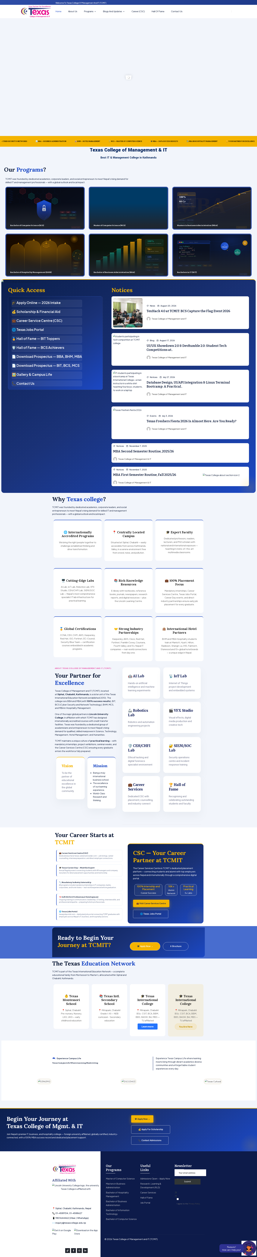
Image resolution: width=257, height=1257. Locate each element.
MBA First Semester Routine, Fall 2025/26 (144, 475)
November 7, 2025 (138, 446)
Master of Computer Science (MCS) (109, 225)
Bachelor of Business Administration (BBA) (114, 272)
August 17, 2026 (167, 340)
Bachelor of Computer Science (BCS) (27, 225)
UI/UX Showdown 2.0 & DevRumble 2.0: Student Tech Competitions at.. (187, 348)
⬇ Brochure (175, 946)
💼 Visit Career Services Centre (151, 903)
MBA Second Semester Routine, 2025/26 (143, 451)
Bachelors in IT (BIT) (187, 272)
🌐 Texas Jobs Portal (150, 914)
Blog (152, 340)
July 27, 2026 (169, 377)
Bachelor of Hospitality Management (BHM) (31, 272)
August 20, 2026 (168, 306)
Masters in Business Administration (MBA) (197, 225)
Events (153, 416)
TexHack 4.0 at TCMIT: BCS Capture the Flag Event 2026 (188, 311)
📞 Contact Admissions (149, 1140)
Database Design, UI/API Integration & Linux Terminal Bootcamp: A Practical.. (188, 384)
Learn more (148, 1026)
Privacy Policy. (194, 1204)
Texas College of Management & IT (134, 459)
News (152, 306)
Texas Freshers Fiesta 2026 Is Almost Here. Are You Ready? (191, 421)
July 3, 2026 (167, 416)
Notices (153, 377)
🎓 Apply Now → (145, 946)
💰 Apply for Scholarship (150, 1129)
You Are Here (185, 1026)
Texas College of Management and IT (169, 318)
